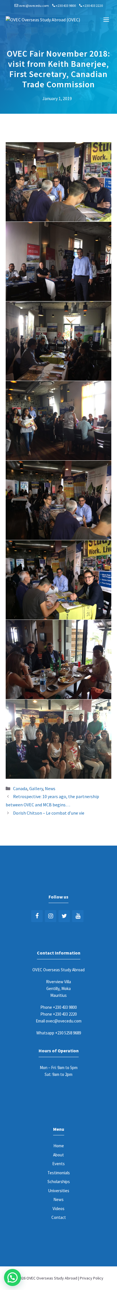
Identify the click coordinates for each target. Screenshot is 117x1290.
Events (58, 1163)
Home (58, 1145)
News (50, 788)
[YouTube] (77, 916)
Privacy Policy (91, 1278)
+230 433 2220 (93, 5)
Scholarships (58, 1181)
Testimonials (58, 1172)
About (58, 1155)
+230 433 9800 (66, 5)
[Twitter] (64, 916)
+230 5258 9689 (68, 1033)
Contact (58, 1217)
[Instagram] (50, 916)
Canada (20, 788)
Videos (58, 1208)
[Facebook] (37, 916)
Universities (58, 1190)
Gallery (36, 788)
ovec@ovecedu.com (34, 5)
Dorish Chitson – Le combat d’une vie (48, 813)
